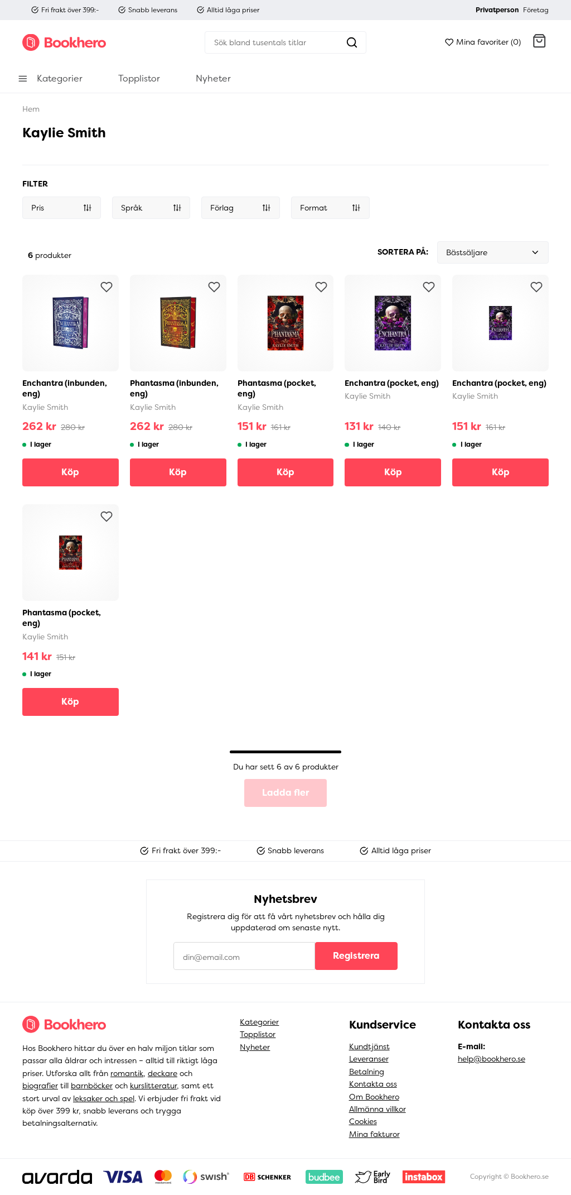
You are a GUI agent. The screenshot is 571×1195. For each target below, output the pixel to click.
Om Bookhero (374, 1097)
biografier (40, 1086)
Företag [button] (536, 10)
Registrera (356, 956)
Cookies (363, 1121)
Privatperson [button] (497, 10)
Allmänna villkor (377, 1109)
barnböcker (92, 1086)
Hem (31, 109)
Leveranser (369, 1059)
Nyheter (255, 1047)
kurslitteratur (153, 1086)
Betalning (366, 1072)
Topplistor (257, 1034)
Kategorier (259, 1022)
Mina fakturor (374, 1134)
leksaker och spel (103, 1098)
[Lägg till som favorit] (106, 287)
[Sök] (352, 42)
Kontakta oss (373, 1084)
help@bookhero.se (491, 1059)
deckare (162, 1073)
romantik (126, 1073)
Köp (70, 472)
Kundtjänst (369, 1046)
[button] (539, 42)
